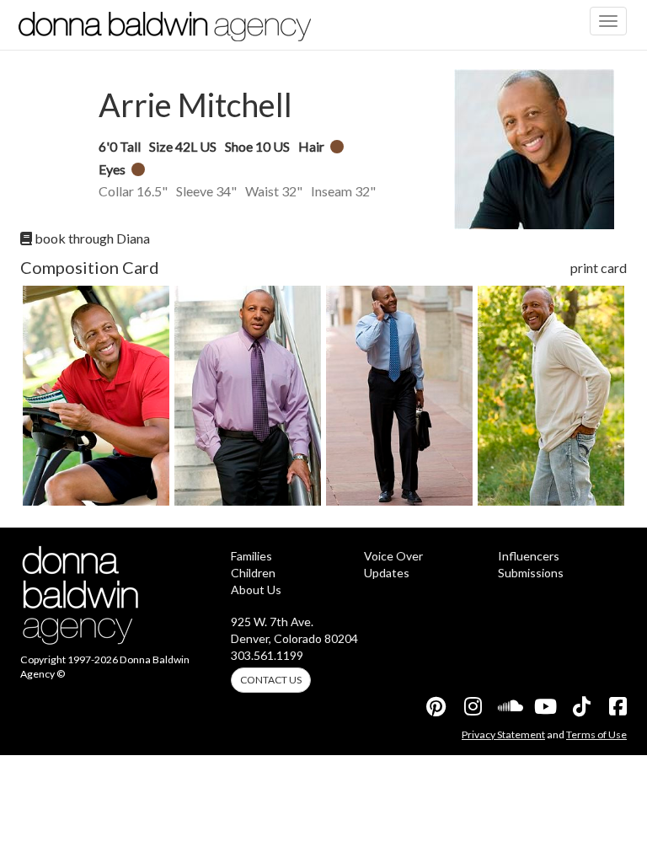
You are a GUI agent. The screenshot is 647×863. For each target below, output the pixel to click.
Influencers (528, 556)
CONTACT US (271, 679)
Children (253, 573)
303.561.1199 (267, 655)
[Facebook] (617, 706)
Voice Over (393, 556)
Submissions (531, 573)
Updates (386, 573)
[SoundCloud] (508, 706)
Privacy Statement (503, 734)
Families (251, 556)
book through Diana (91, 238)
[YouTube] (544, 706)
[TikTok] (580, 706)
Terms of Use (596, 734)
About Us (256, 589)
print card (598, 268)
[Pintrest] (435, 706)
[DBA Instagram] (472, 706)
